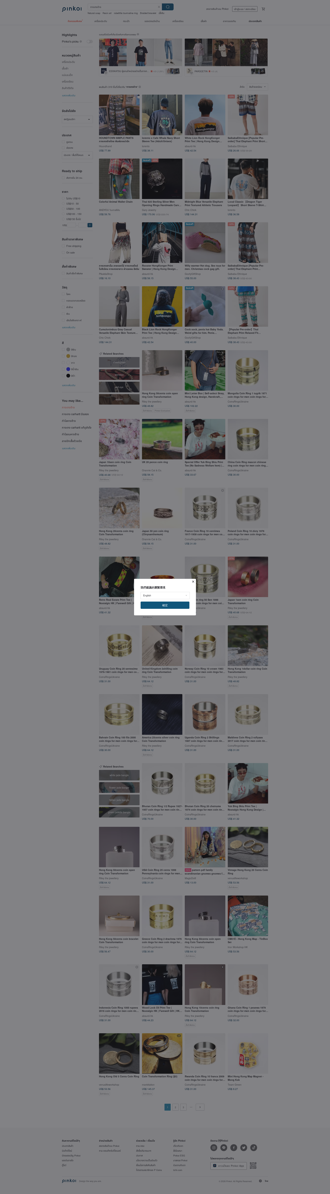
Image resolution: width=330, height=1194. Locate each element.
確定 (165, 605)
